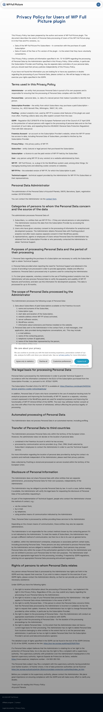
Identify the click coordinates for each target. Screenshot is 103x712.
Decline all (43, 361)
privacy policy (64, 355)
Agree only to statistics (24, 361)
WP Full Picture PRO (83, 366)
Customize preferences (62, 361)
